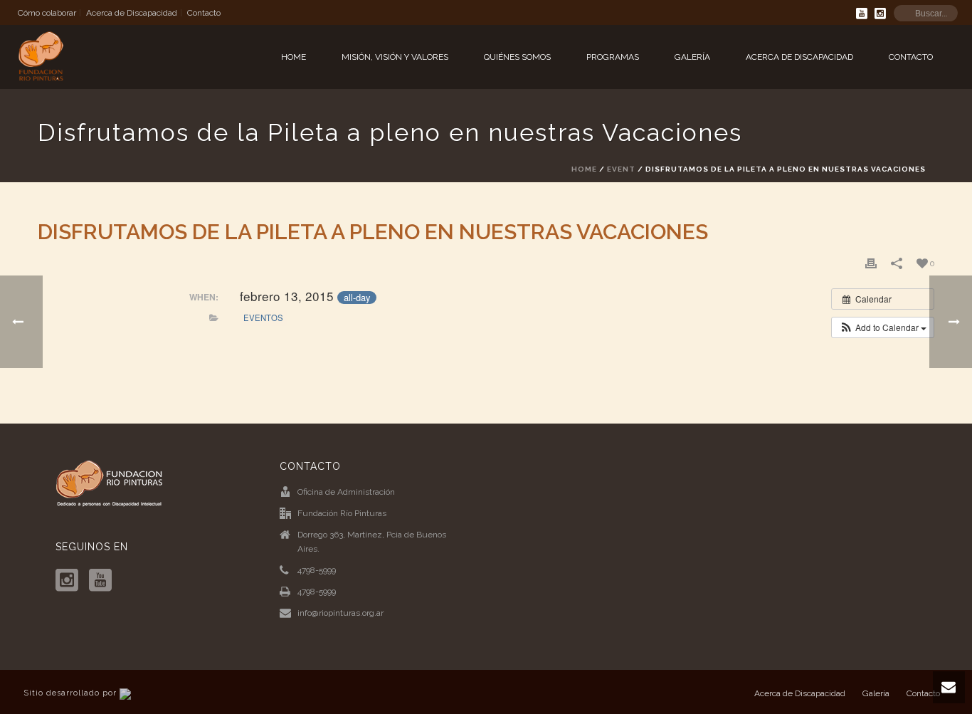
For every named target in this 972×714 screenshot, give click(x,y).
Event (621, 169)
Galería (692, 57)
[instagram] (67, 581)
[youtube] (100, 581)
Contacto (911, 57)
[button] (883, 327)
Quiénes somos (517, 57)
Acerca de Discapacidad (799, 57)
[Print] (871, 263)
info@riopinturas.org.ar (340, 613)
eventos (263, 317)
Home (293, 57)
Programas (612, 57)
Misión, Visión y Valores (395, 57)
